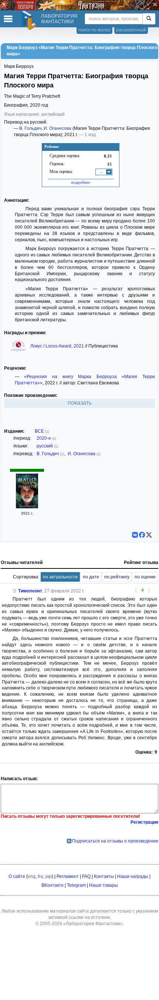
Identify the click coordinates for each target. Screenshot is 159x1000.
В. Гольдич (30, 128)
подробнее (80, 182)
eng (31, 876)
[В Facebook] (142, 535)
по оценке (145, 576)
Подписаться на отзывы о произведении (115, 841)
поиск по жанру (94, 29)
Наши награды (132, 876)
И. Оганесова (57, 128)
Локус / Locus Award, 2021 (57, 346)
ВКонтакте (52, 885)
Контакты (104, 876)
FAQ (86, 876)
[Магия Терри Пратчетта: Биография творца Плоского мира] (27, 506)
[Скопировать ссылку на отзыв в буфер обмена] (15, 591)
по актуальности (60, 576)
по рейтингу (116, 576)
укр (48, 876)
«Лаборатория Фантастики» (93, 923)
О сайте (17, 876)
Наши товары (103, 885)
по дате (91, 576)
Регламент (68, 876)
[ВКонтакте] (135, 535)
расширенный (131, 29)
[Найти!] (148, 18)
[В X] (149, 535)
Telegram (76, 885)
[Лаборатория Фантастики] (30, 20)
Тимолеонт (30, 591)
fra (40, 876)
